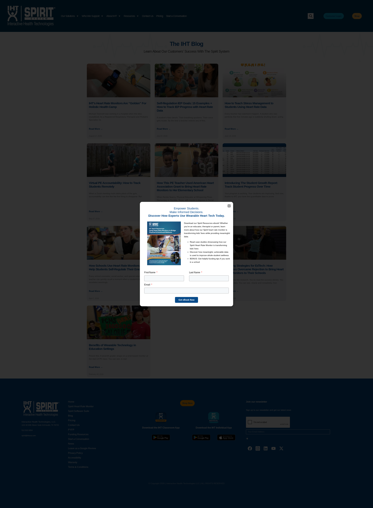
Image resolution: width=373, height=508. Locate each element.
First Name (150, 272)
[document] (186, 254)
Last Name (195, 272)
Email (147, 284)
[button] (229, 206)
